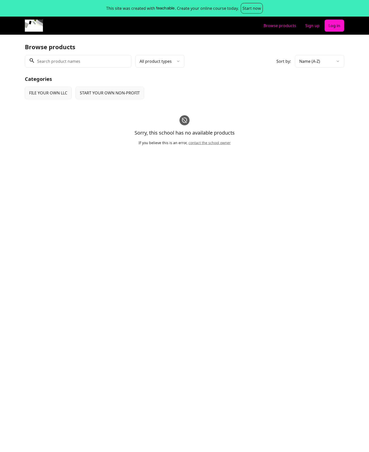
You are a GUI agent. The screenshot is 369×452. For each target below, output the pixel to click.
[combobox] (159, 61)
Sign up (312, 25)
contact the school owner (210, 142)
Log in (334, 25)
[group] (164, 93)
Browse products (280, 25)
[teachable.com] (165, 8)
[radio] (48, 93)
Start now (251, 8)
